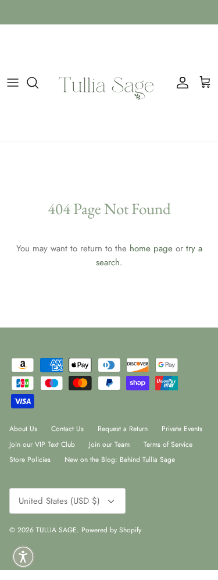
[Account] (179, 82)
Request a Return (123, 429)
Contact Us (67, 429)
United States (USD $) (59, 500)
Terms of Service (168, 444)
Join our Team (109, 444)
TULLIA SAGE (56, 530)
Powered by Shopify (111, 530)
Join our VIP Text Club (42, 444)
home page (151, 248)
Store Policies (30, 459)
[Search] (38, 82)
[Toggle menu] (13, 82)
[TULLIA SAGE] (109, 82)
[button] (23, 556)
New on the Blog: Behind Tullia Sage (120, 459)
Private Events (182, 429)
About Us (23, 429)
